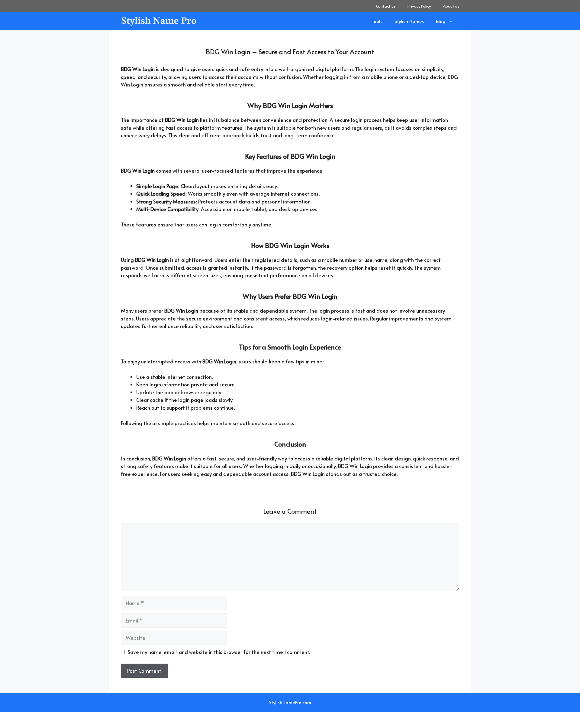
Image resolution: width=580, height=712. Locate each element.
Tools (377, 21)
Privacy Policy (419, 6)
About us (451, 6)
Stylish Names (409, 21)
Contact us (385, 6)
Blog (441, 21)
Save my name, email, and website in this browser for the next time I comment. (218, 651)
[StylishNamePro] (159, 21)
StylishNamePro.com (290, 702)
